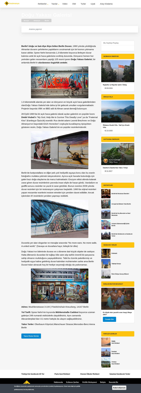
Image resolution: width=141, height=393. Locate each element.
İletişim (103, 382)
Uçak (93, 4)
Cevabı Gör (109, 319)
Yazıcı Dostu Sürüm (31, 336)
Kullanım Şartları (72, 382)
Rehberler (42, 4)
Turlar (83, 4)
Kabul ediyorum (119, 388)
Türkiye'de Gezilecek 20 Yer (32, 374)
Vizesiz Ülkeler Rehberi (89, 374)
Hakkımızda (58, 382)
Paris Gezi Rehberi (62, 374)
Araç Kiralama (106, 4)
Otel (74, 4)
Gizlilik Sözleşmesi (89, 382)
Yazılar (54, 4)
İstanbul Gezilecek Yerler (120, 374)
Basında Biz (113, 382)
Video (64, 4)
